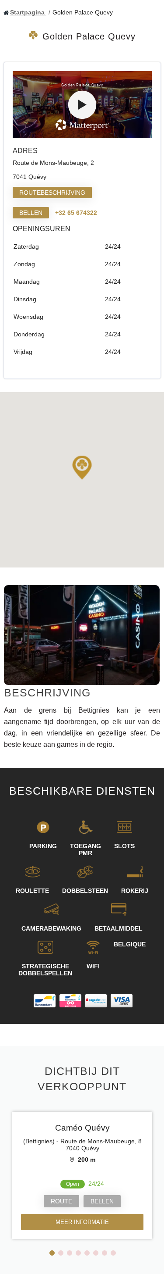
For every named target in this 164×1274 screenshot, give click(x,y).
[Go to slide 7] (104, 1253)
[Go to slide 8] (113, 1253)
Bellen (30, 212)
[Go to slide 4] (78, 1253)
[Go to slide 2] (60, 1253)
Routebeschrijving (52, 192)
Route (61, 1201)
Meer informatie (82, 1222)
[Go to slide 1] (52, 1253)
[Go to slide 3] (69, 1253)
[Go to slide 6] (95, 1253)
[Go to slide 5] (87, 1253)
